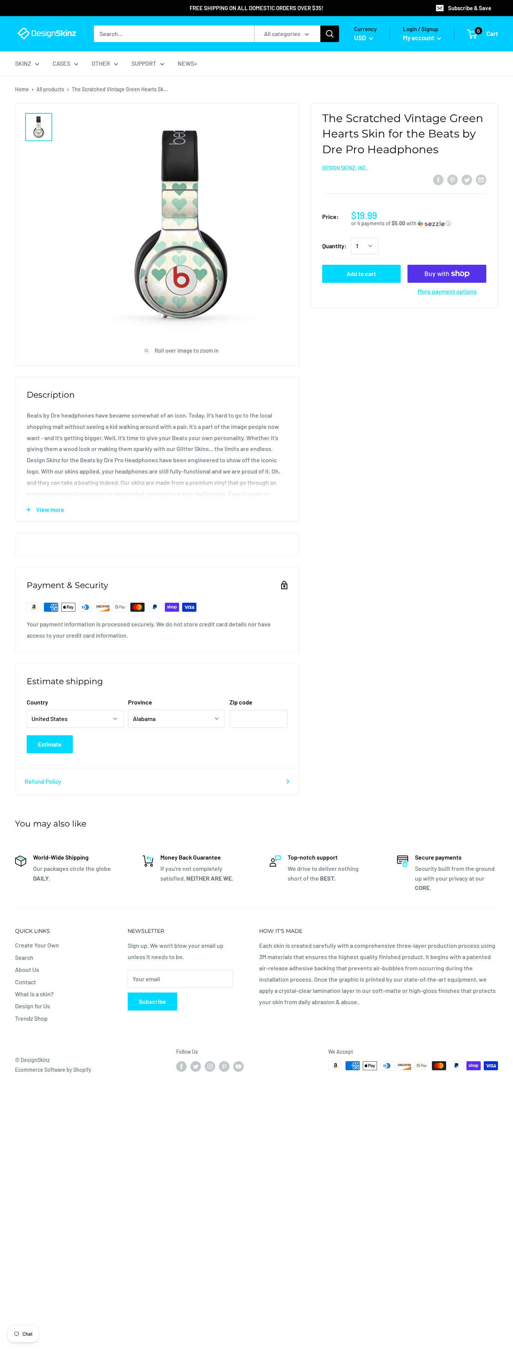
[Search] (329, 34)
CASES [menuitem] (61, 63)
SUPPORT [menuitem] (143, 63)
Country (37, 702)
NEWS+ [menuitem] (187, 63)
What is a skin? (34, 993)
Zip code (240, 702)
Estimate (50, 744)
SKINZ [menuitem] (23, 63)
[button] (418, 223)
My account (419, 37)
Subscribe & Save (469, 8)
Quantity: (334, 246)
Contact (25, 981)
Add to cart (361, 273)
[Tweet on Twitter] (467, 179)
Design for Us (32, 1005)
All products (50, 89)
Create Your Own (37, 945)
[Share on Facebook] (438, 179)
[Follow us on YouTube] (238, 1066)
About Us (27, 969)
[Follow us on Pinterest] (224, 1066)
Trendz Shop (31, 1018)
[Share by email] (481, 179)
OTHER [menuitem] (101, 63)
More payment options (447, 291)
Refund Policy (43, 781)
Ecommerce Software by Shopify (53, 1069)
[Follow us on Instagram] (210, 1066)
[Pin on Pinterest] (452, 179)
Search (24, 957)
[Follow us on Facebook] (181, 1066)
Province (140, 702)
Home (22, 89)
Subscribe (152, 1001)
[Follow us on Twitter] (195, 1066)
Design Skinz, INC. (345, 168)
